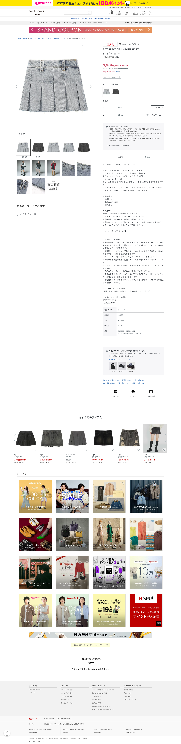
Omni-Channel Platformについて (103, 710)
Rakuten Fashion (22, 38)
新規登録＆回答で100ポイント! (119, 7)
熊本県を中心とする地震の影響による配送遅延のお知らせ (90, 18)
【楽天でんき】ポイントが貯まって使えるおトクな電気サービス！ (64, 724)
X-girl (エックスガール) (37, 38)
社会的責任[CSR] (75, 738)
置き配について (126, 380)
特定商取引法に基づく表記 (101, 706)
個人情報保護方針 (41, 738)
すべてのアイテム (67, 703)
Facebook (127, 693)
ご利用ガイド (96, 696)
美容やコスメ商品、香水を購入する (74, 729)
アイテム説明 (118, 157)
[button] (53, 86)
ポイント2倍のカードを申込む (103, 729)
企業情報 (31, 738)
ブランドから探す (67, 690)
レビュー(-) (149, 157)
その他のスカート (59, 38)
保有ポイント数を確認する (134, 729)
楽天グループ (136, 7)
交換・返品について (139, 380)
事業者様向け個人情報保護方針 (58, 738)
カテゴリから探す (67, 696)
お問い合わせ (96, 700)
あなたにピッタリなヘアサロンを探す (40, 729)
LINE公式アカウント (131, 699)
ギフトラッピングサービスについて (121, 359)
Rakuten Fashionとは (99, 693)
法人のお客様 (96, 703)
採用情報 (84, 738)
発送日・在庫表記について (111, 380)
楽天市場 (148, 7)
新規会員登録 (128, 690)
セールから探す (66, 700)
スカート (48, 38)
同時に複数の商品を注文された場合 (113, 383)
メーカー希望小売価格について (136, 383)
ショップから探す (67, 693)
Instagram (127, 696)
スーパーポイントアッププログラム (104, 690)
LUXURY (32, 693)
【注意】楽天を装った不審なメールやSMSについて (90, 645)
